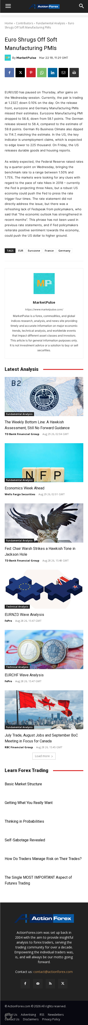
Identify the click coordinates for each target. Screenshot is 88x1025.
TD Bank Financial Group (22, 434)
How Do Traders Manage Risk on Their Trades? (43, 859)
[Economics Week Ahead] (44, 462)
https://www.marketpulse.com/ (44, 309)
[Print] (74, 72)
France (49, 250)
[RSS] (50, 983)
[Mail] (37, 983)
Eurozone (34, 250)
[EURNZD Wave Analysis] (44, 589)
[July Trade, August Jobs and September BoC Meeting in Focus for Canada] (44, 710)
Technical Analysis (17, 606)
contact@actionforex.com (53, 971)
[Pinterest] (31, 72)
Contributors (24, 23)
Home (9, 23)
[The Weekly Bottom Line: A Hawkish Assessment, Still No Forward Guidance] (44, 396)
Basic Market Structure (23, 784)
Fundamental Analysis (50, 23)
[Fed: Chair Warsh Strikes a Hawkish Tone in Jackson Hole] (44, 523)
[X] (20, 72)
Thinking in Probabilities (24, 821)
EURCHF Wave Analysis (24, 675)
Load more (42, 756)
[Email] (63, 72)
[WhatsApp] (41, 72)
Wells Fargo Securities (20, 494)
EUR (20, 250)
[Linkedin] (52, 72)
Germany (64, 250)
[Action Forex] (44, 6)
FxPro (8, 620)
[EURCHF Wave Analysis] (44, 649)
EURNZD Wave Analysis (24, 614)
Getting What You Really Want (29, 802)
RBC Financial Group (19, 747)
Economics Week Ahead (24, 488)
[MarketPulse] (8, 58)
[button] (8, 1016)
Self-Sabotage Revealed (25, 840)
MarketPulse (26, 57)
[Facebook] (9, 72)
